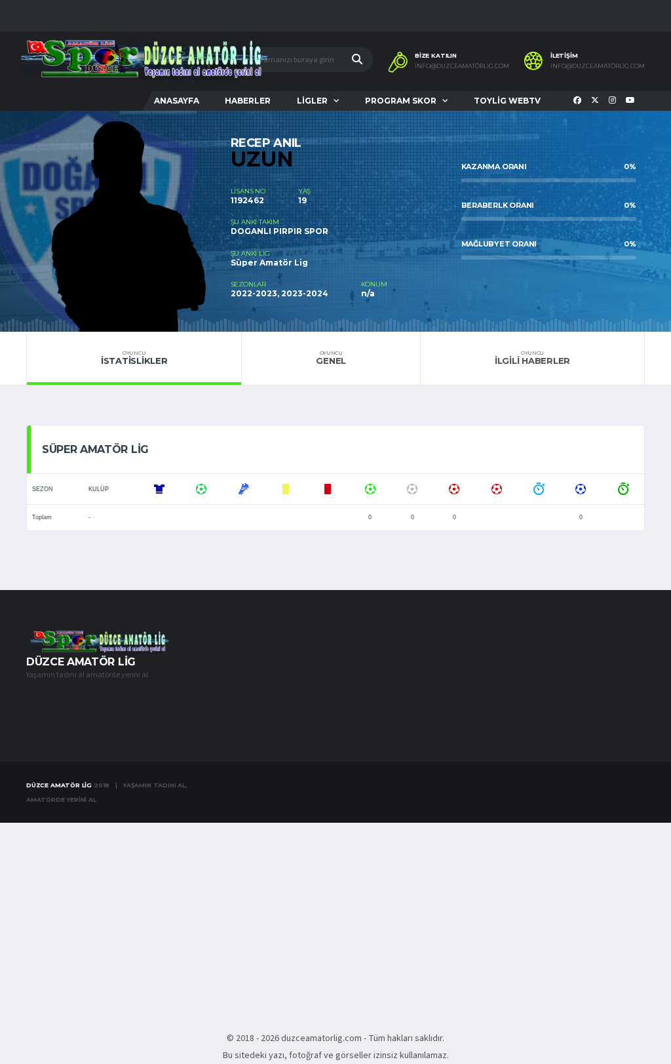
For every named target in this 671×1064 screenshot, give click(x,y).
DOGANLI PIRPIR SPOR (279, 231)
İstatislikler (134, 357)
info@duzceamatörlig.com (462, 66)
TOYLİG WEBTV (507, 101)
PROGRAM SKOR (400, 101)
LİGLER (312, 101)
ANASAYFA (176, 101)
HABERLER (248, 101)
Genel (331, 357)
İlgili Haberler (532, 357)
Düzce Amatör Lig (59, 785)
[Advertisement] (335, 920)
